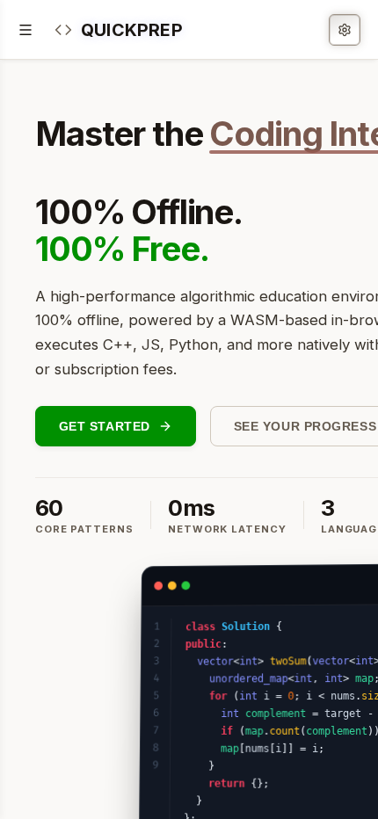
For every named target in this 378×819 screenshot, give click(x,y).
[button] (119, 29)
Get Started (104, 426)
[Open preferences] (344, 30)
